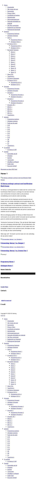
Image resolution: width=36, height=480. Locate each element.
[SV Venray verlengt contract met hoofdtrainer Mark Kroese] (18, 180)
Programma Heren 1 (7, 261)
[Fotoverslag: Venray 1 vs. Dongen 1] (11, 239)
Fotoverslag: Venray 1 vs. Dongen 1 (13, 243)
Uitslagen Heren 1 (7, 265)
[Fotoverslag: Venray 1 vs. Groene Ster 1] (13, 247)
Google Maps (4, 287)
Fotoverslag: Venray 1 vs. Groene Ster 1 (14, 250)
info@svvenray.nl (6, 300)
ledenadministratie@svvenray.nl (21, 310)
